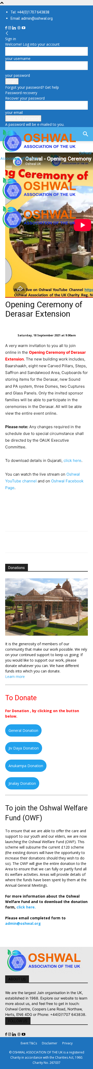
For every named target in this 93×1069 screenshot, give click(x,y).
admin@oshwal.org (23, 923)
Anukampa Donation (26, 765)
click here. (26, 907)
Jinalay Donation (22, 783)
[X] (22, 542)
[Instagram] (10, 27)
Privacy (67, 1043)
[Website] (19, 27)
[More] (81, 542)
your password (17, 75)
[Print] (70, 542)
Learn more (15, 676)
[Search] (86, 134)
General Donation (23, 730)
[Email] (58, 542)
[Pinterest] (34, 542)
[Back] (7, 33)
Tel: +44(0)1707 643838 (30, 12)
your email (14, 112)
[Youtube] (23, 27)
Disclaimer (49, 1043)
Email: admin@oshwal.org (32, 18)
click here (72, 460)
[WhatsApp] (46, 542)
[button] (9, 168)
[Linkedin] (14, 27)
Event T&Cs (29, 1043)
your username (17, 58)
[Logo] (39, 200)
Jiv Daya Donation (24, 748)
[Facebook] (6, 27)
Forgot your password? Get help (32, 87)
